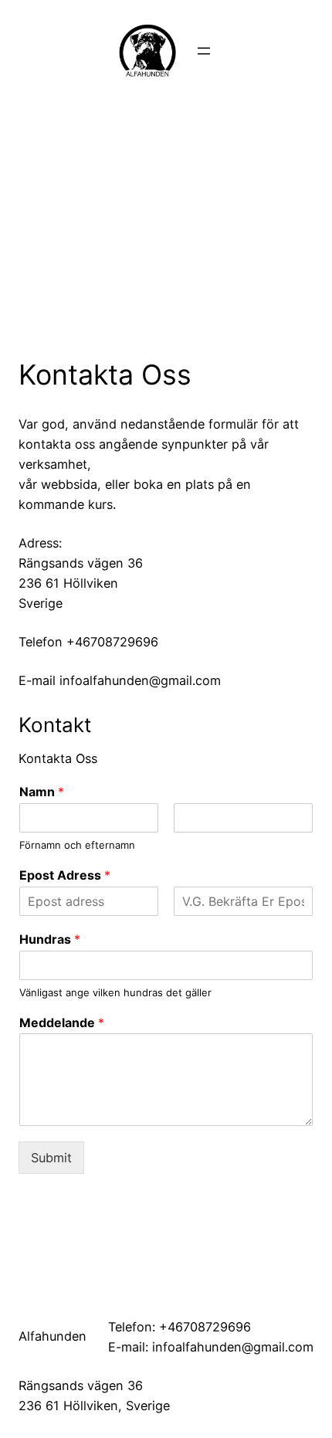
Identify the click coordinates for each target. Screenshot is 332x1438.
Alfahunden (52, 1336)
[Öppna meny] (204, 51)
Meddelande (61, 1022)
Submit (51, 1157)
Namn (41, 791)
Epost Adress (64, 875)
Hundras (49, 939)
